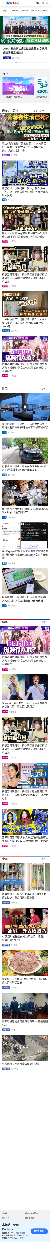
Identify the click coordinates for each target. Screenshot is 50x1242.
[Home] (12, 3)
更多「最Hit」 (40, 111)
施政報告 (24, 11)
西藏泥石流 (35, 11)
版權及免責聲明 (31, 1213)
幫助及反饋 (29, 1218)
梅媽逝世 (15, 11)
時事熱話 (6, 331)
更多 (44, 389)
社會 (4, 200)
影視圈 (6, 58)
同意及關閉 (39, 1231)
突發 (4, 563)
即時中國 (6, 902)
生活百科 (6, 155)
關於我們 (5, 1218)
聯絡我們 (5, 1213)
